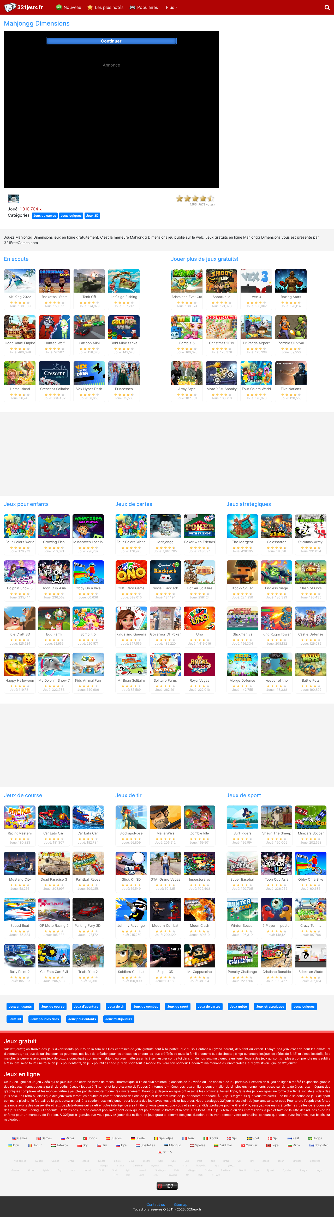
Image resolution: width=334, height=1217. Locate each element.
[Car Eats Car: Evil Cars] (54, 955)
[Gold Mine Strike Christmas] (124, 326)
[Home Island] (19, 372)
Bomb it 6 (187, 343)
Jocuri (37, 1145)
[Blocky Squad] (242, 572)
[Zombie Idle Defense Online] (199, 817)
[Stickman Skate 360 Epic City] (310, 955)
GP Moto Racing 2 (54, 925)
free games (20, 1160)
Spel (256, 1138)
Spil (275, 1138)
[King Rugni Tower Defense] (276, 617)
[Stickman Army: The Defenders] (310, 525)
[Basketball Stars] (54, 280)
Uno (199, 634)
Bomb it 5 (88, 634)
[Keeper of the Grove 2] (276, 664)
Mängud (175, 1145)
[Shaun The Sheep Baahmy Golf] (276, 817)
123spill (39, 1160)
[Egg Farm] (54, 617)
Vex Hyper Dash (89, 389)
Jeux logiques (71, 215)
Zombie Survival (291, 343)
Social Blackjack (165, 588)
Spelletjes (166, 1138)
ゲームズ (215, 1174)
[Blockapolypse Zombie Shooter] (131, 817)
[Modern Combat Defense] (165, 909)
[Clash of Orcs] (310, 572)
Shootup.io (221, 297)
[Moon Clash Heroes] (199, 909)
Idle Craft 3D (20, 634)
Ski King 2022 (20, 297)
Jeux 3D (92, 215)
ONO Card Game (131, 588)
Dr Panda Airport (256, 343)
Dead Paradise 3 (54, 879)
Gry (85, 1145)
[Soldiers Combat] (131, 955)
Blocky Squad (242, 588)
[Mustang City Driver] (19, 863)
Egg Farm (54, 634)
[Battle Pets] (310, 664)
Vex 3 (256, 297)
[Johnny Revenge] (131, 909)
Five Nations (291, 389)
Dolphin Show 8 (20, 588)
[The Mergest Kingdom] (242, 525)
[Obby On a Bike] (88, 572)
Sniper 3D (165, 972)
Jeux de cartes (44, 215)
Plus (170, 7)
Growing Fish (54, 542)
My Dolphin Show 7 (54, 680)
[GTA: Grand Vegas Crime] (165, 863)
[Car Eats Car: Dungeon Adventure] (54, 817)
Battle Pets (311, 680)
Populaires (147, 7)
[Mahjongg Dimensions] (165, 525)
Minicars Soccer (311, 833)
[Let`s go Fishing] (124, 280)
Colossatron (277, 542)
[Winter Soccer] (242, 909)
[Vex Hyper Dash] (89, 372)
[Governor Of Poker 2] (165, 617)
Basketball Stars (55, 297)
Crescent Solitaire (54, 389)
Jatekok (62, 1145)
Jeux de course (23, 795)
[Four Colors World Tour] (256, 372)
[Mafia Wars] (165, 817)
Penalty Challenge (242, 972)
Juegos (116, 1138)
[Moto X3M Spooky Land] (221, 372)
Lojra (275, 1145)
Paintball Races (88, 879)
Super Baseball (242, 879)
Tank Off (89, 297)
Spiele (140, 1138)
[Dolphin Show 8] (19, 572)
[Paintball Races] (88, 863)
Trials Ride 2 (88, 972)
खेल (187, 1174)
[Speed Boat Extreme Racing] (19, 909)
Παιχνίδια (321, 1145)
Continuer (111, 41)
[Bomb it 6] (186, 326)
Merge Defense (242, 680)
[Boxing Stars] (291, 280)
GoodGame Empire (20, 343)
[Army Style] (186, 372)
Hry (104, 1145)
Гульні (270, 1170)
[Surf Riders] (242, 817)
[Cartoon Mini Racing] (89, 326)
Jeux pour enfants (26, 504)
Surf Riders (243, 833)
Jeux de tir (128, 795)
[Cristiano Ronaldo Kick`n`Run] (276, 955)
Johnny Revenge (131, 925)
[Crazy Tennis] (310, 909)
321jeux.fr (30, 7)
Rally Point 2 (20, 972)
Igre (123, 1145)
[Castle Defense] (310, 617)
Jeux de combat (145, 1006)
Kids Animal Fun (88, 680)
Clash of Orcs (311, 588)
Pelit (296, 1138)
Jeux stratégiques (248, 504)
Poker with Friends (199, 542)
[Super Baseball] (242, 863)
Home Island (20, 389)
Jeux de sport (243, 795)
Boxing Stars (291, 297)
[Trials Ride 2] (88, 955)
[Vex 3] (256, 280)
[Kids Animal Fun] (88, 664)
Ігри (16, 1145)
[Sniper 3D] (165, 955)
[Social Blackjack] (165, 572)
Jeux (191, 1138)
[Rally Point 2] (19, 955)
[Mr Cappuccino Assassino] (199, 955)
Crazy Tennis (310, 925)
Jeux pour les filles (45, 1019)
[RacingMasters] (19, 817)
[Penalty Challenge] (242, 955)
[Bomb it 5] (88, 617)
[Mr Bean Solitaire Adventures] (131, 664)
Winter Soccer (242, 925)
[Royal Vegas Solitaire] (199, 664)
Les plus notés (109, 7)
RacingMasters (20, 833)
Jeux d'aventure (86, 1006)
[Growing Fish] (54, 525)
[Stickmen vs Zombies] (242, 617)
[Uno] (199, 617)
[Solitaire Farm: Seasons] (165, 664)
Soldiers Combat (131, 972)
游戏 (200, 1174)
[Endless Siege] (276, 572)
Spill (235, 1138)
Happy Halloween (19, 680)
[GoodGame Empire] (19, 326)
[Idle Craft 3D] (19, 617)
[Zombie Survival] (291, 326)
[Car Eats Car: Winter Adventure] (88, 817)
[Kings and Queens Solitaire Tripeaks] (131, 617)
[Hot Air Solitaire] (199, 572)
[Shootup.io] (221, 280)
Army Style (187, 389)
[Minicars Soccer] (310, 817)
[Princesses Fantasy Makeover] (124, 372)
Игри (296, 1145)
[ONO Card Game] (131, 572)
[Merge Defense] (242, 664)
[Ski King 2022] (19, 280)
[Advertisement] (111, 106)
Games (22, 1138)
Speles (200, 1145)
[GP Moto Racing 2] (54, 909)
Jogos (92, 1138)
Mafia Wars (165, 833)
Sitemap (181, 1204)
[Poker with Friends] (199, 525)
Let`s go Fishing (124, 297)
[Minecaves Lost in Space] (88, 525)
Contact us (155, 1204)
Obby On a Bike (88, 588)
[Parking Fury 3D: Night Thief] (88, 909)
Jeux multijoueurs (118, 1019)
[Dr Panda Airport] (256, 326)
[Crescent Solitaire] (54, 372)
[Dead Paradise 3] (54, 863)
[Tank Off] (89, 280)
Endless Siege (276, 588)
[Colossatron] (276, 525)
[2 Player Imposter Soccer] (276, 909)
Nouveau (72, 7)
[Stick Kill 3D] (131, 863)
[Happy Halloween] (19, 664)
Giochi (213, 1138)
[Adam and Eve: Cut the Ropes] (186, 280)
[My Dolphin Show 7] (54, 664)
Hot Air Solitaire (199, 588)
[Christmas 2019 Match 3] (221, 326)
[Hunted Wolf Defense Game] (54, 326)
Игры (70, 1138)
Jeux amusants (20, 1006)
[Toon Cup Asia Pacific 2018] (54, 572)
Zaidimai (225, 1145)
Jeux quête (238, 1006)
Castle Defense (310, 634)
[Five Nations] (291, 372)
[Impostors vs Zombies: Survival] (199, 863)
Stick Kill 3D (131, 879)
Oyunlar (251, 1145)
